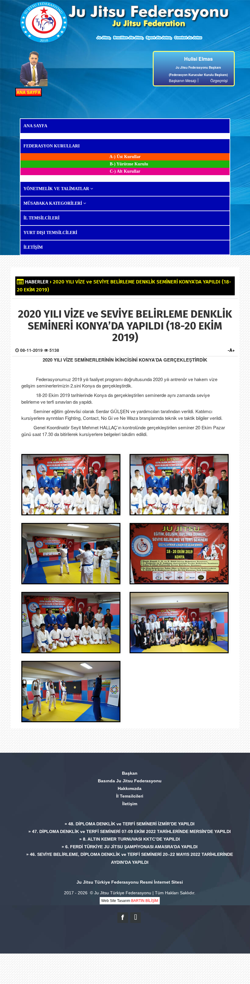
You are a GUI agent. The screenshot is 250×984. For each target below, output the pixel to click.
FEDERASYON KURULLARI (51, 146)
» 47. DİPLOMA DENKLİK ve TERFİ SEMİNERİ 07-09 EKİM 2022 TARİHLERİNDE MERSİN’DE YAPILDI (129, 831)
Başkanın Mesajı (182, 80)
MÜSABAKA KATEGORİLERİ (53, 203)
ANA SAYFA (28, 92)
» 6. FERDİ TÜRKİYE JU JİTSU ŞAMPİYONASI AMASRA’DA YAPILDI (130, 846)
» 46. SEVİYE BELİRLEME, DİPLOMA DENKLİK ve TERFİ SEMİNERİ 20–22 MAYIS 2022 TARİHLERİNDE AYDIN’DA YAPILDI (129, 858)
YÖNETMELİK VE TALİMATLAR (56, 188)
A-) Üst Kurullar (125, 156)
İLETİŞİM (33, 247)
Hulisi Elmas (198, 58)
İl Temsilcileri (129, 796)
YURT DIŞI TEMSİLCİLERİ (50, 232)
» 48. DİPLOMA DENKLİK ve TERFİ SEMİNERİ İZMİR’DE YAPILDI (130, 823)
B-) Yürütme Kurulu (129, 164)
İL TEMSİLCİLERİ (41, 218)
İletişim (129, 803)
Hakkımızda (129, 788)
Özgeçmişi (219, 80)
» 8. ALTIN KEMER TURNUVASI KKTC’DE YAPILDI (129, 839)
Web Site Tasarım (129, 901)
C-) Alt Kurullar (125, 171)
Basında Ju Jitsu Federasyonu (130, 780)
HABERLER (36, 282)
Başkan (130, 773)
